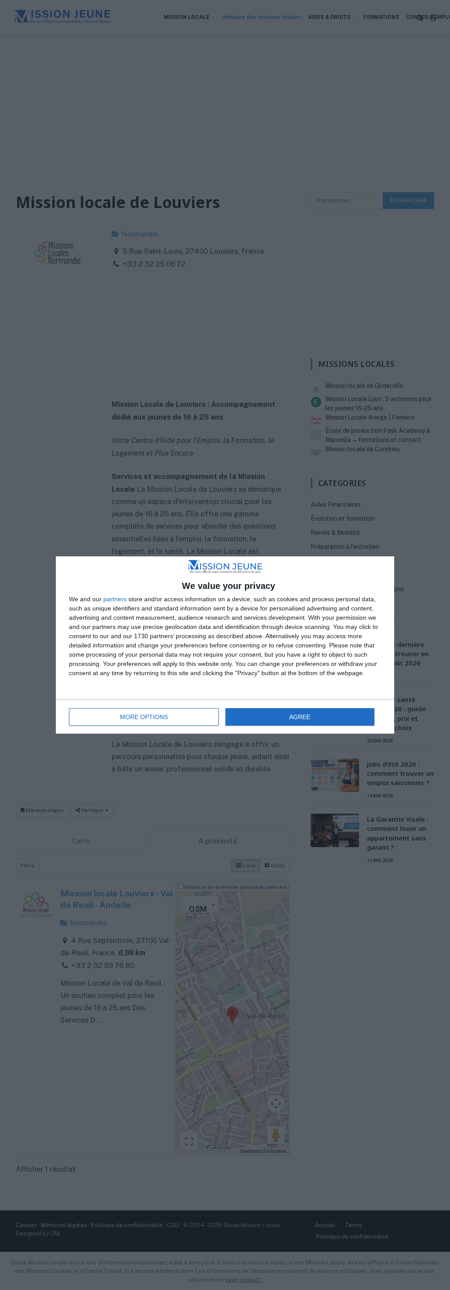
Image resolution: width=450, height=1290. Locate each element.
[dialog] (225, 645)
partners (115, 599)
